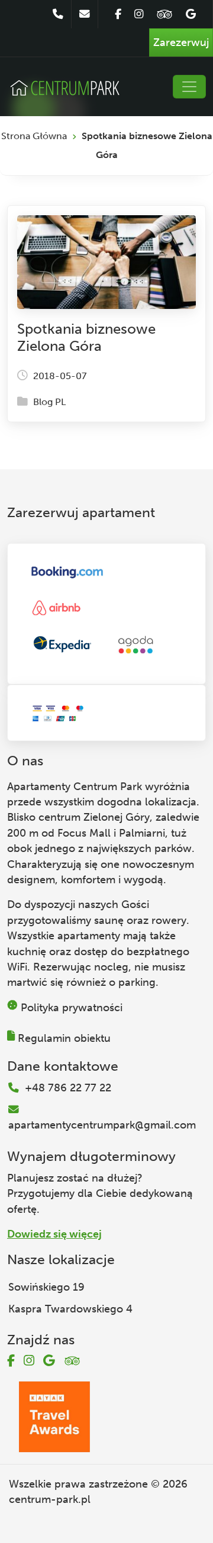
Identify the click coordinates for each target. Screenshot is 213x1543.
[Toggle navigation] (189, 86)
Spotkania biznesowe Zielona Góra (86, 337)
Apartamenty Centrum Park (74, 786)
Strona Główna (34, 136)
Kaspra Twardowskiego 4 (70, 1308)
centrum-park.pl (50, 1499)
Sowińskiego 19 (46, 1287)
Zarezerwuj (181, 42)
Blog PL (49, 401)
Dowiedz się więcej (54, 1234)
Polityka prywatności (71, 1007)
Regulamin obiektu (64, 1038)
